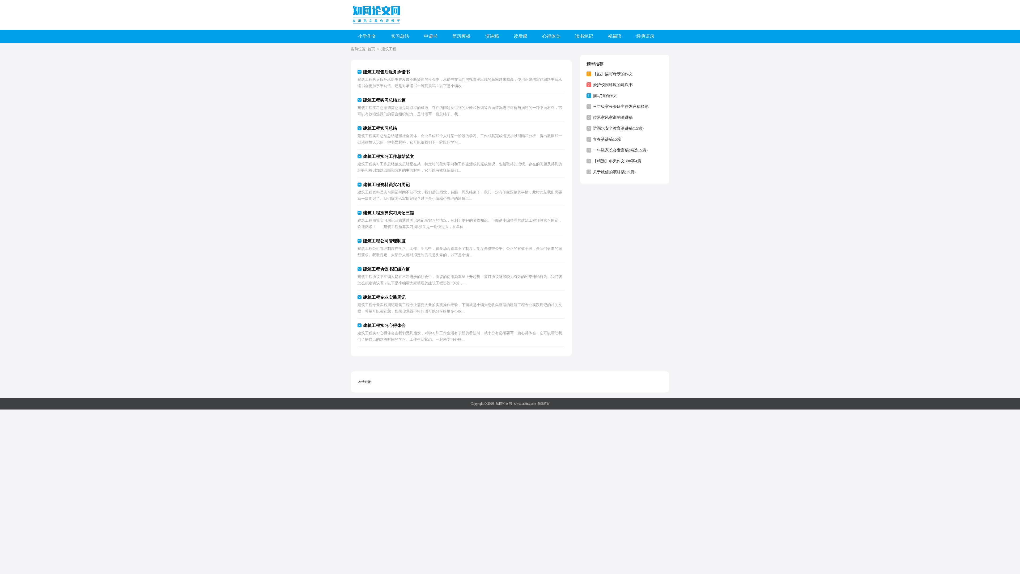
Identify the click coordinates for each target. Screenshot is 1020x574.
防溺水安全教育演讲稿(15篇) (618, 128)
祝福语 (615, 36)
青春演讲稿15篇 (607, 139)
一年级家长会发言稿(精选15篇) (620, 150)
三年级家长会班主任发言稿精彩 (621, 106)
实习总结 (400, 36)
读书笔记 (584, 36)
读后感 (520, 36)
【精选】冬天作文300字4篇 (617, 161)
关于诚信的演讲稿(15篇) (614, 172)
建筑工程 (388, 49)
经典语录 (645, 36)
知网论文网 (504, 404)
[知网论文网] (377, 14)
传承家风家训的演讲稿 (613, 117)
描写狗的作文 (605, 96)
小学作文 (367, 36)
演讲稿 (492, 36)
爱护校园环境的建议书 (613, 85)
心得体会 (551, 36)
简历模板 (461, 36)
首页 (371, 49)
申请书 (430, 36)
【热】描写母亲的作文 (613, 74)
